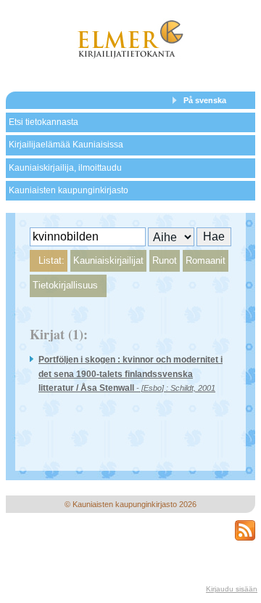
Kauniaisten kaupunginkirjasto (68, 190)
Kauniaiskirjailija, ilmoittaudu (65, 168)
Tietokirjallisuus (65, 285)
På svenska (204, 100)
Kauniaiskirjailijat (108, 260)
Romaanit (205, 260)
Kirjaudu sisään (231, 589)
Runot (164, 260)
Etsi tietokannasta (43, 122)
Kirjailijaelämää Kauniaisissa (66, 144)
